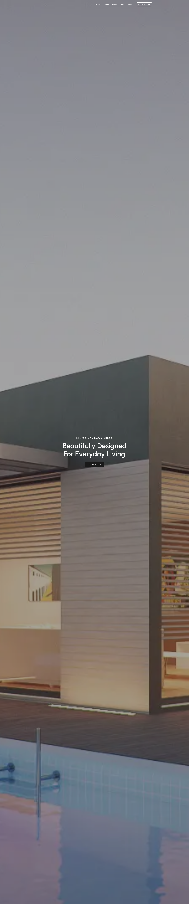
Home (97, 4)
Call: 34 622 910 (144, 4)
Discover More (93, 464)
